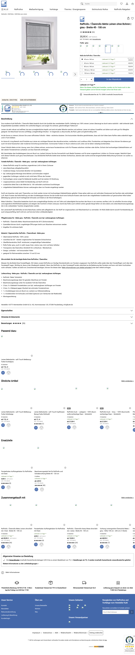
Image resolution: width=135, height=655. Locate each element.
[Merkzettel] (121, 4)
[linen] (101, 49)
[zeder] (114, 49)
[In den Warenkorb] (3, 373)
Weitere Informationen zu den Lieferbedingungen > (20, 564)
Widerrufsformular (80, 633)
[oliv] (95, 49)
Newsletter (5, 609)
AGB (56, 633)
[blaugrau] (120, 49)
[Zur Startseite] (3, 4)
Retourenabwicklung (8, 612)
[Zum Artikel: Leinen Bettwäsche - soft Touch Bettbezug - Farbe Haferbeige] (17, 398)
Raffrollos (11, 14)
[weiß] (82, 49)
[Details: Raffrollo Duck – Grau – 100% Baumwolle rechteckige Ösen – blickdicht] (102, 408)
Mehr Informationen (13, 572)
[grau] (107, 49)
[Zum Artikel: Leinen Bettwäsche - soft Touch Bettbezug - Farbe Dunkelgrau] (17, 346)
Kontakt (4, 605)
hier (106, 640)
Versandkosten (96, 39)
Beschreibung (6, 119)
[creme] (89, 49)
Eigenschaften (7, 311)
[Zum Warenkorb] (132, 4)
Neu (36, 612)
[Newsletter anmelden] (132, 612)
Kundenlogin (5, 618)
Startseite (4, 14)
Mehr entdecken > (127, 381)
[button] (128, 18)
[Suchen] (82, 4)
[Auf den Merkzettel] (132, 18)
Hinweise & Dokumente (10, 317)
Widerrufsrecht (66, 633)
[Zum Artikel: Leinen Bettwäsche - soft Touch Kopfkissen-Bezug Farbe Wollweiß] (50, 398)
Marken (37, 609)
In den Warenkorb (114, 79)
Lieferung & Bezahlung (9, 615)
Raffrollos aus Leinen (21, 14)
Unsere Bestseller (41, 605)
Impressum (36, 633)
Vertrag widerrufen (96, 633)
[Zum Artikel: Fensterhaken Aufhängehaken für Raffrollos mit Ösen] (17, 458)
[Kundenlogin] (127, 4)
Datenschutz (47, 633)
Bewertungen (13, 323)
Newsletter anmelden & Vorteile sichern (116, 608)
